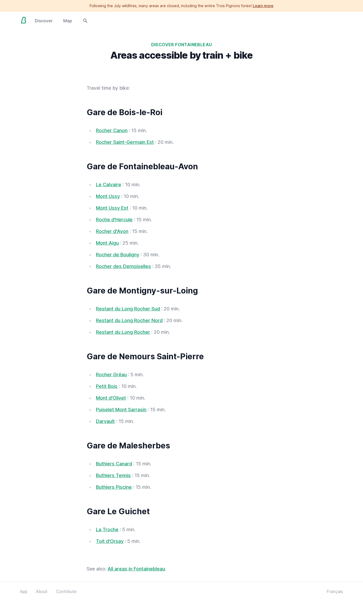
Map (67, 20)
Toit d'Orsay (110, 541)
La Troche (107, 529)
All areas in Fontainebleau (136, 569)
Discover (44, 20)
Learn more (263, 5)
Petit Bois (106, 386)
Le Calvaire (108, 184)
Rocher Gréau (111, 374)
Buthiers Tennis (113, 475)
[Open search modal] (85, 20)
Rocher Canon (112, 130)
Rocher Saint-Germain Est (125, 142)
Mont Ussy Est (112, 208)
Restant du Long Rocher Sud (128, 309)
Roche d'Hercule (114, 219)
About (42, 591)
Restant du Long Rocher (123, 332)
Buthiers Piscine (114, 487)
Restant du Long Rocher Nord (129, 320)
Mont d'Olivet (111, 398)
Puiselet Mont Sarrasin (121, 409)
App (23, 591)
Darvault (105, 421)
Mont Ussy (108, 196)
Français (335, 591)
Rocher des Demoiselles (123, 266)
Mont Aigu (107, 243)
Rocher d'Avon (112, 231)
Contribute (66, 591)
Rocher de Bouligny (117, 254)
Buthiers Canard (114, 463)
